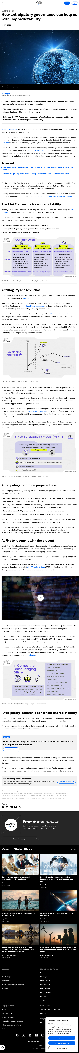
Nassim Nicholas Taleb (59, 314)
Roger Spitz (6, 94)
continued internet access (33, 306)
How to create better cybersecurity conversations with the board (16, 878)
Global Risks (8, 11)
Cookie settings (62, 1048)
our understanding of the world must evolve (54, 196)
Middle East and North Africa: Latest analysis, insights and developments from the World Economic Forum (19, 949)
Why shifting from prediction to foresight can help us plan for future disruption (36, 174)
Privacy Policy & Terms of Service (39, 1041)
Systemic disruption (10, 129)
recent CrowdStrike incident (39, 150)
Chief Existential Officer (36, 411)
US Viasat (26, 298)
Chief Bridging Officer (36, 567)
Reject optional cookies (62, 1043)
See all (74, 849)
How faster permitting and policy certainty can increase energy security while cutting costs (58, 949)
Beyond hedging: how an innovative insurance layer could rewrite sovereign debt (56, 879)
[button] (41, 598)
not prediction (29, 655)
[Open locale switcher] (2, 1047)
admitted (5, 143)
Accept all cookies (61, 1038)
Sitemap (40, 1045)
